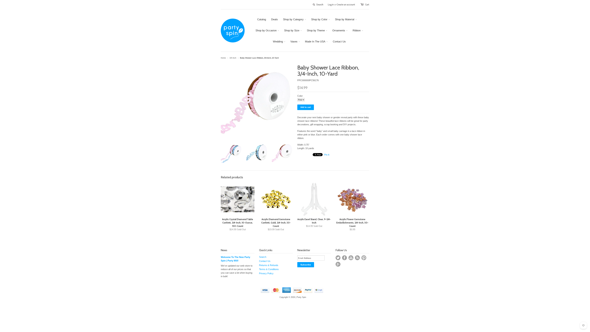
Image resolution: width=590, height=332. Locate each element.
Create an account (346, 4)
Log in (331, 4)
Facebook (344, 257)
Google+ (338, 264)
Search (262, 257)
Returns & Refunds (268, 265)
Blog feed (357, 257)
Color (300, 96)
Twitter (338, 257)
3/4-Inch (233, 58)
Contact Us (264, 261)
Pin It (326, 154)
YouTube (350, 257)
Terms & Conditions (269, 269)
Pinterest (363, 257)
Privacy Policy (266, 273)
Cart (367, 4)
